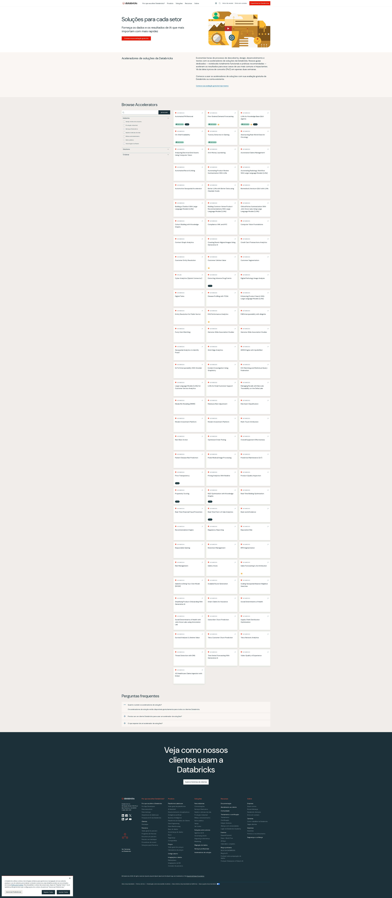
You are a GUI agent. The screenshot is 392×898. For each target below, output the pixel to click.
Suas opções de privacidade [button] (207, 884)
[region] (37, 886)
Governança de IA (200, 836)
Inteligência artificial (174, 815)
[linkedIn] (123, 815)
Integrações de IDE (174, 863)
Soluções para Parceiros (150, 845)
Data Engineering (173, 823)
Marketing (197, 841)
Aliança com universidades (230, 826)
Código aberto (173, 854)
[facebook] (126, 815)
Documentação (226, 803)
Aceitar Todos (63, 892)
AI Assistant (172, 809)
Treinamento (225, 817)
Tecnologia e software (132, 143)
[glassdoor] (126, 819)
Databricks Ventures (254, 812)
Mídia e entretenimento (133, 136)
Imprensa (250, 831)
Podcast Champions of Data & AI (232, 861)
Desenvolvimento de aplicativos (178, 812)
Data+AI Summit (226, 835)
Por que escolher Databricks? (154, 3)
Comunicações (199, 806)
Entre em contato (241, 3)
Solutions (126, 149)
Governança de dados (175, 832)
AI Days (223, 841)
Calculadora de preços (175, 850)
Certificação (225, 820)
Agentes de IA (199, 833)
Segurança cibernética (202, 838)
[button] (219, 3)
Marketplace (172, 860)
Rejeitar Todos (48, 892)
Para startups (146, 812)
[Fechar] (70, 878)
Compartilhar (172, 841)
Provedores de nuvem (149, 842)
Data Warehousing (174, 826)
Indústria (126, 118)
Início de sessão (228, 3)
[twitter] (130, 815)
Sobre (196, 3)
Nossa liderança (252, 809)
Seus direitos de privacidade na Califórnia (184, 884)
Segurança (171, 838)
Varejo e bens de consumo (134, 121)
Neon (170, 835)
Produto (170, 3)
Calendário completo (228, 844)
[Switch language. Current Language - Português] (216, 3)
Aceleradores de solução (202, 852)
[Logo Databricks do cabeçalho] (130, 3)
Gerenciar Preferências (13, 892)
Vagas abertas (252, 824)
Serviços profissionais (201, 849)
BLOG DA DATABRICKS (228, 850)
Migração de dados (201, 845)
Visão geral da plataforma (176, 806)
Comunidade (225, 811)
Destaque (145, 824)
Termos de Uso (140, 884)
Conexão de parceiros (175, 866)
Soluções (179, 3)
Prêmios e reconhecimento (256, 834)
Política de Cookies (17, 885)
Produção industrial (132, 125)
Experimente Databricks (260, 3)
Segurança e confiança (255, 837)
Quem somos (251, 806)
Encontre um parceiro (149, 836)
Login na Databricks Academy (231, 829)
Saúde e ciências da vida (133, 132)
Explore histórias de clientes (196, 782)
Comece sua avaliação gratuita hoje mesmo (212, 86)
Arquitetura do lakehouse (150, 815)
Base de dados (173, 829)
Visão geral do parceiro (149, 831)
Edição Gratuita (226, 823)
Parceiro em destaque (149, 839)
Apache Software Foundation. (195, 876)
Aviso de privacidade (128, 884)
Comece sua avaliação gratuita (136, 38)
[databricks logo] (128, 799)
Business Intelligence (175, 818)
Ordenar (126, 155)
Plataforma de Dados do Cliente (179, 821)
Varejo (196, 823)
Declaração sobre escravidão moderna (158, 884)
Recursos (188, 3)
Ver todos (197, 826)
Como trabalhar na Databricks (257, 821)
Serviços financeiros (132, 129)
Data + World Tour (227, 838)
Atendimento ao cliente (229, 807)
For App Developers (148, 806)
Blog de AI (224, 853)
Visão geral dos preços (175, 847)
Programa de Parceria (149, 834)
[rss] (123, 819)
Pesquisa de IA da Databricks (151, 818)
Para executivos (147, 809)
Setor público (130, 140)
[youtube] (130, 819)
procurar (164, 112)
